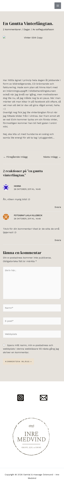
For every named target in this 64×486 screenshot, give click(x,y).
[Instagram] (20, 398)
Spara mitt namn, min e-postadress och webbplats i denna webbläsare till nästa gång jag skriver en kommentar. (31, 349)
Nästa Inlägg (52, 156)
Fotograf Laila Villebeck (28, 215)
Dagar (27, 29)
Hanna (17, 186)
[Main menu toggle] (57, 5)
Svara (58, 207)
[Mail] (43, 398)
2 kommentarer (12, 29)
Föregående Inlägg (15, 156)
